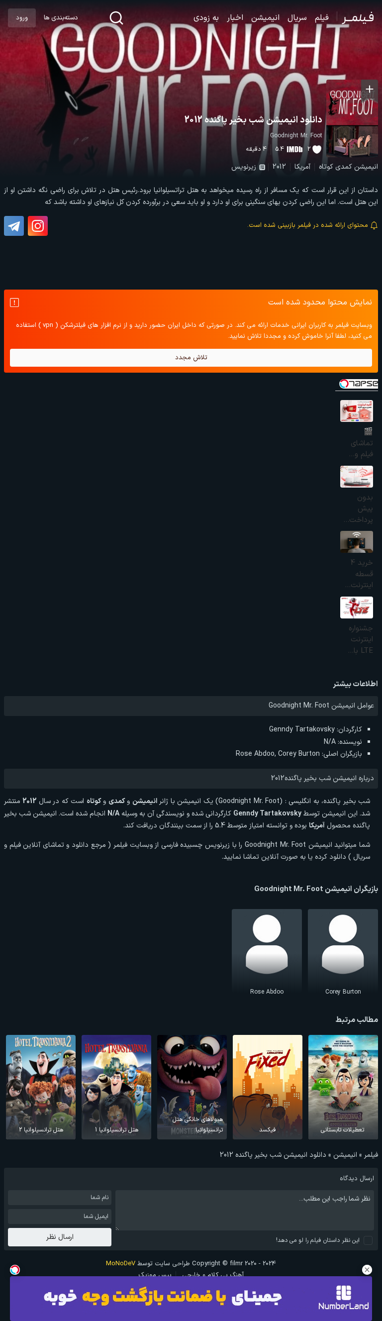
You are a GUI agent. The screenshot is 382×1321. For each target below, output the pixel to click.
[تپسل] (15, 1270)
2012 (279, 167)
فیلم (322, 18)
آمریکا (302, 167)
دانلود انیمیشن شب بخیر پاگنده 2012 (253, 120)
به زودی (206, 18)
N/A (330, 742)
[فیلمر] (355, 17)
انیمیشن (265, 18)
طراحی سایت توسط (148, 1264)
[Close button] (367, 1270)
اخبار (235, 18)
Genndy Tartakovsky (302, 729)
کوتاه (326, 167)
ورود (22, 18)
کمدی (343, 167)
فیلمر (371, 1155)
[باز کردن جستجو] (116, 18)
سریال (297, 18)
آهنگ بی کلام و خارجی (213, 1275)
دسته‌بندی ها (61, 18)
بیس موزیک (155, 1275)
